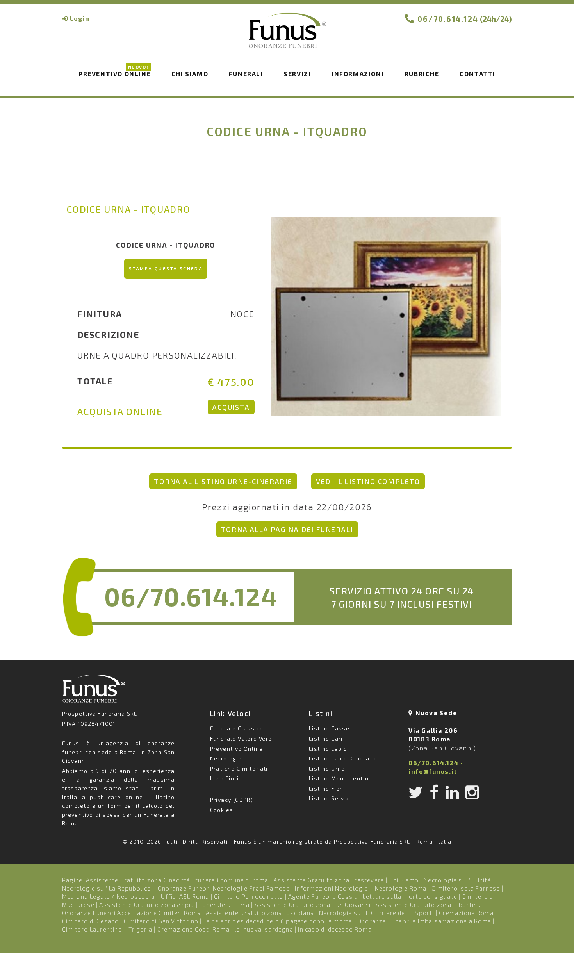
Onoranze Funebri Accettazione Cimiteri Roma (131, 912)
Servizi (297, 73)
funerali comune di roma (232, 879)
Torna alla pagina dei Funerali (287, 529)
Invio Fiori (224, 778)
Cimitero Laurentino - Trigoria (107, 929)
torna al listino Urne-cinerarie (223, 481)
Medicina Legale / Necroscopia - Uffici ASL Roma (135, 896)
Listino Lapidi (329, 748)
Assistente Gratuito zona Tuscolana (260, 912)
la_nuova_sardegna (263, 929)
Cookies (222, 810)
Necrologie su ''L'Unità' (458, 879)
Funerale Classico (237, 728)
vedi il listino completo (368, 481)
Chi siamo (189, 73)
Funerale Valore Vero (241, 738)
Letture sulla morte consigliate (410, 896)
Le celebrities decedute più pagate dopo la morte (278, 920)
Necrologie (226, 758)
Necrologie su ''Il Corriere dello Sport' (376, 912)
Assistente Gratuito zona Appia (146, 904)
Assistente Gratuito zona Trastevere (328, 879)
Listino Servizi (330, 798)
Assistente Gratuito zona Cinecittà (138, 879)
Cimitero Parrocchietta (248, 896)
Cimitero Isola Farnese (465, 888)
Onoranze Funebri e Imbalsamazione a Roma (424, 920)
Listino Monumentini (340, 778)
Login (79, 18)
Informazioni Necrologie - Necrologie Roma (360, 888)
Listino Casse (329, 728)
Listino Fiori (326, 788)
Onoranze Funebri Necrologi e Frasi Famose (224, 888)
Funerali (246, 73)
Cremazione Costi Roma (193, 929)
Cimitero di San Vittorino (161, 920)
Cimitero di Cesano (90, 920)
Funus (287, 35)
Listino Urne (327, 768)
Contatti (478, 73)
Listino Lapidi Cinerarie (343, 758)
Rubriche (422, 73)
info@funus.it (432, 771)
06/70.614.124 (447, 18)
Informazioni (358, 73)
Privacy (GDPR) (231, 799)
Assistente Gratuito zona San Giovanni (313, 904)
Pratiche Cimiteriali (239, 768)
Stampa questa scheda (166, 268)
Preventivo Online (114, 73)
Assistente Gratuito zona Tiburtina (428, 904)
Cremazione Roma (466, 912)
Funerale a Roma (224, 904)
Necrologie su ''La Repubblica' (107, 888)
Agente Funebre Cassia (323, 896)
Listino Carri (327, 738)
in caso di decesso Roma (335, 929)
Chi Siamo (404, 879)
